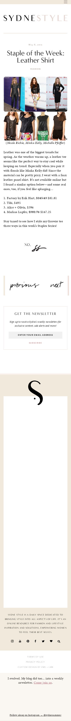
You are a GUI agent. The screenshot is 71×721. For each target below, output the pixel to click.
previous (25, 286)
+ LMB (49, 667)
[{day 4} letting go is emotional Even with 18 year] (35, 451)
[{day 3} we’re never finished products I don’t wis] (35, 519)
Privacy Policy (35, 662)
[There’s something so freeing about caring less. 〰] (35, 485)
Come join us (43, 682)
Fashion (35, 69)
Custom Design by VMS (32, 667)
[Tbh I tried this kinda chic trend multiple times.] (35, 552)
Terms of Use (35, 657)
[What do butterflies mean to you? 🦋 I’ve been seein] (35, 418)
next (56, 286)
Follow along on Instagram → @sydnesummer (35, 715)
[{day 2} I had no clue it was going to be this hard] (35, 585)
